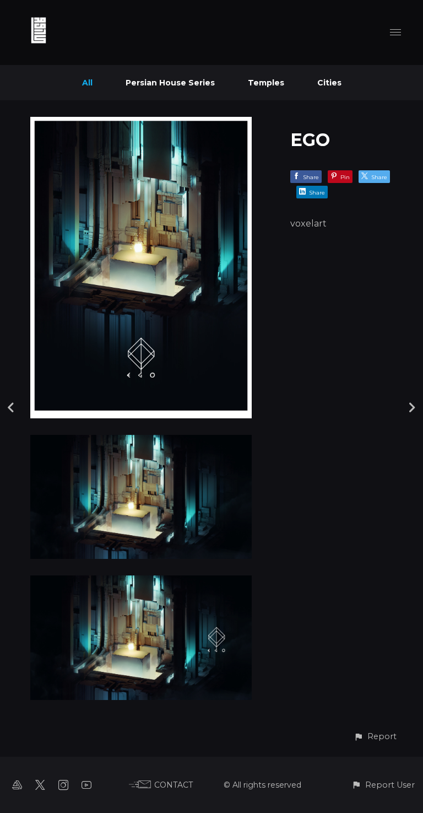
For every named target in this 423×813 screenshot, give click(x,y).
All (87, 83)
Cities (329, 83)
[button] (375, 736)
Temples (266, 83)
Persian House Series (170, 83)
